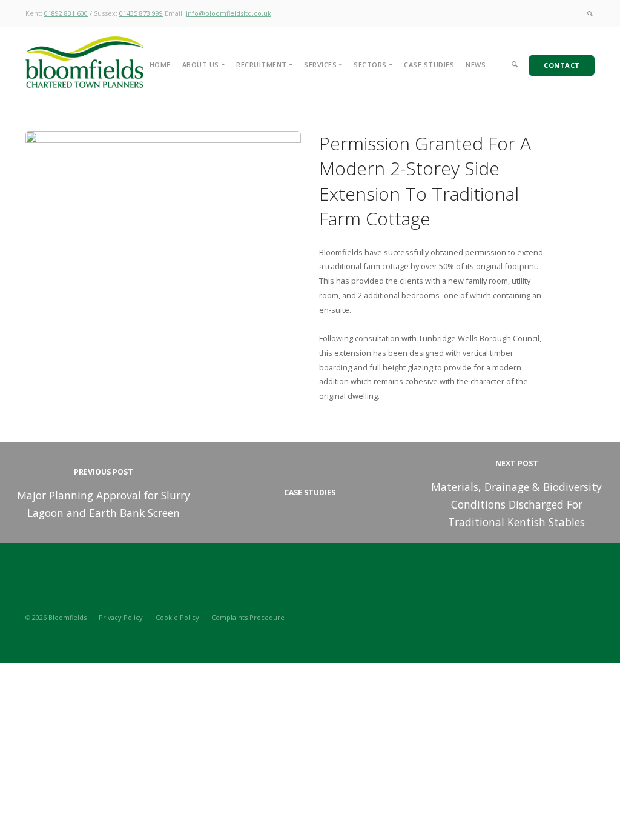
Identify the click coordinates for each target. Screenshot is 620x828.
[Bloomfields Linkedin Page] (570, 617)
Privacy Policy (121, 617)
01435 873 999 (141, 13)
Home (160, 64)
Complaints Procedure (248, 617)
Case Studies (429, 64)
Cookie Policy (177, 617)
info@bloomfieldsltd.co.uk (228, 13)
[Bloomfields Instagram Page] (549, 617)
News (476, 64)
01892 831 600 (66, 13)
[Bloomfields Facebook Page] (591, 617)
